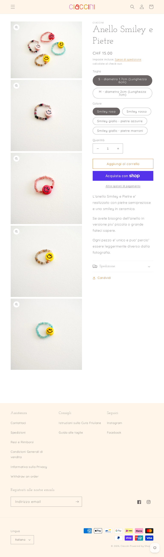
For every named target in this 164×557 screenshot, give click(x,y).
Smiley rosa (106, 111)
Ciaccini (125, 546)
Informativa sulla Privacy (29, 467)
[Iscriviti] (77, 502)
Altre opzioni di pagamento (123, 186)
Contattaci (18, 423)
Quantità (98, 140)
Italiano (20, 539)
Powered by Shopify (141, 546)
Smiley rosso (137, 111)
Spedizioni (18, 432)
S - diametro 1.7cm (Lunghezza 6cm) (122, 80)
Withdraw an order (24, 476)
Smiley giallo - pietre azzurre (120, 121)
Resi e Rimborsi (22, 442)
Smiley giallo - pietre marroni (120, 131)
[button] (13, 7)
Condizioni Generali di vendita (27, 454)
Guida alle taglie (71, 432)
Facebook (114, 432)
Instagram (114, 423)
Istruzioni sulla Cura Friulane (80, 423)
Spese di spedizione (128, 59)
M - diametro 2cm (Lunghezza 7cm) (122, 93)
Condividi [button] (104, 278)
